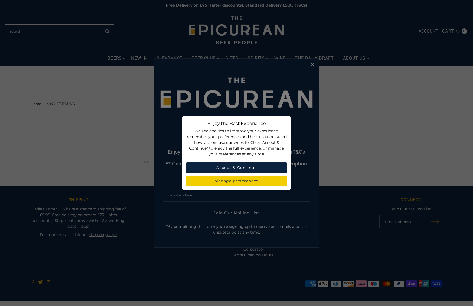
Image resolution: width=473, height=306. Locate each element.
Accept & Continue (236, 167)
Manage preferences (237, 180)
